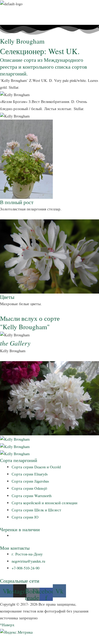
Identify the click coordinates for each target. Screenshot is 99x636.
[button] (49, 10)
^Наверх (7, 624)
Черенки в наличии (20, 529)
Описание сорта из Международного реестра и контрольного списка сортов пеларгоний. (43, 66)
